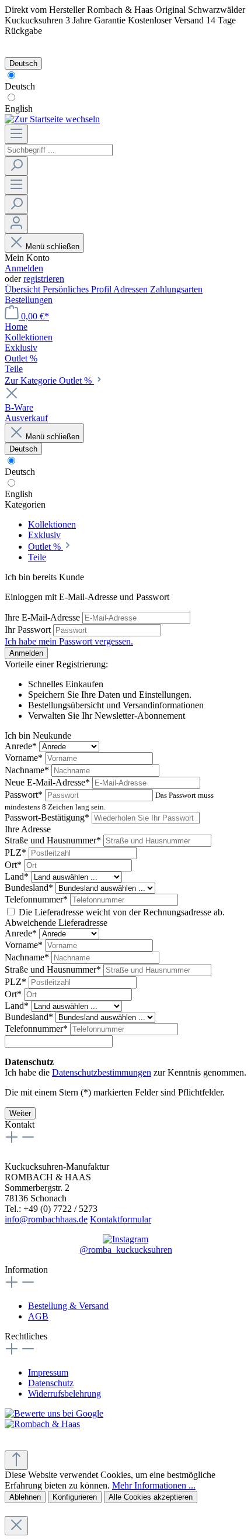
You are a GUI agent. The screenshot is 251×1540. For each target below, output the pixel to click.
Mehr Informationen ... (154, 1485)
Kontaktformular (120, 1219)
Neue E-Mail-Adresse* (48, 782)
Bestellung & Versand (68, 1306)
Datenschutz (51, 1383)
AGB (38, 1316)
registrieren (43, 279)
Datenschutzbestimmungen (101, 1072)
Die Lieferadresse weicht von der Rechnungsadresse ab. (122, 912)
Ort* (14, 865)
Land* (18, 876)
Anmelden (24, 268)
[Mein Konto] (16, 223)
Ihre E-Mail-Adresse (43, 617)
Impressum (48, 1372)
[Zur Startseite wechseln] (52, 119)
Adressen (131, 289)
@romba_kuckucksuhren (125, 1250)
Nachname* (28, 770)
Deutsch (20, 86)
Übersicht (24, 289)
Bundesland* (30, 888)
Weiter (20, 1113)
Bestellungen (29, 300)
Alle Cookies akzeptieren (151, 1497)
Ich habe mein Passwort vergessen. (69, 641)
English (19, 108)
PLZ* (17, 852)
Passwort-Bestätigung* (48, 817)
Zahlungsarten (176, 289)
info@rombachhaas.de (46, 1219)
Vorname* (25, 758)
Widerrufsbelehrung (64, 1393)
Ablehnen (25, 1497)
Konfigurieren (75, 1497)
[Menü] (16, 134)
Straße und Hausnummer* (54, 840)
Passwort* (25, 795)
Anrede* (22, 746)
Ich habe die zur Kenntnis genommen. (125, 1067)
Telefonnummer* (37, 899)
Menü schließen (52, 246)
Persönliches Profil (78, 289)
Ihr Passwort (29, 630)
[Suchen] (16, 165)
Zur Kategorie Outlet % (49, 380)
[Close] (16, 1525)
